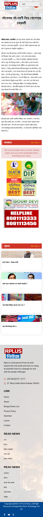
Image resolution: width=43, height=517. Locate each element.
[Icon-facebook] (4, 515)
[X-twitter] (13, 515)
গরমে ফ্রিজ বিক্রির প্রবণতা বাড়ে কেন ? (13, 305)
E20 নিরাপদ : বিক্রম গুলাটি (10, 262)
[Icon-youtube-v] (9, 515)
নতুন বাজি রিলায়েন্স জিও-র (9, 326)
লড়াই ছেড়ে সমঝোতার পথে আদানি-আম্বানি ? (15, 284)
